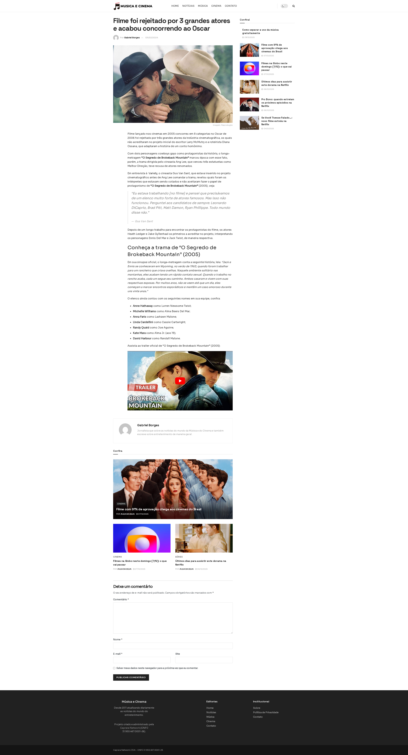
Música (203, 5)
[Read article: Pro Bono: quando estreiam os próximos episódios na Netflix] (249, 104)
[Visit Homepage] (133, 6)
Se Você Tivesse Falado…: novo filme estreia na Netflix (276, 121)
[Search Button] (293, 6)
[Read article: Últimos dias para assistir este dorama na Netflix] (204, 538)
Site (177, 653)
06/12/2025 (202, 569)
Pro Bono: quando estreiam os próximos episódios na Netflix (277, 103)
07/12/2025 (143, 514)
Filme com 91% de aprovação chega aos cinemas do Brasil (158, 509)
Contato (231, 5)
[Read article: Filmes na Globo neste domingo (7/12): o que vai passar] (142, 538)
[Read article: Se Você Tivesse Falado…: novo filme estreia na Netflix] (249, 123)
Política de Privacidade (266, 712)
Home (175, 5)
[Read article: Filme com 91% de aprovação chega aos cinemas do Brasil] (173, 489)
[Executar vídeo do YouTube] (180, 380)
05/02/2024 (151, 37)
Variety (153, 173)
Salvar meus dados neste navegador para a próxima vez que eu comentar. (157, 668)
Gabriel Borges (132, 37)
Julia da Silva (127, 514)
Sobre (256, 708)
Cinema (216, 5)
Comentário (121, 599)
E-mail (118, 653)
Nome (118, 639)
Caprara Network (130, 727)
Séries (179, 557)
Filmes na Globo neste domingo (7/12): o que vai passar (276, 66)
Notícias (188, 5)
